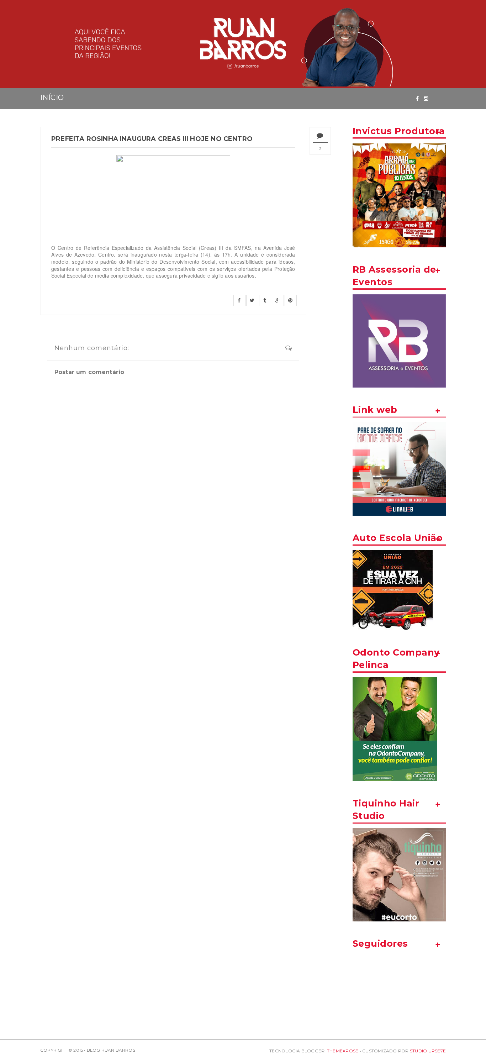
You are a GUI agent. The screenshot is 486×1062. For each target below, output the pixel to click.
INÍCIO (52, 97)
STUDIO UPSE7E (428, 1050)
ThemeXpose (342, 1050)
